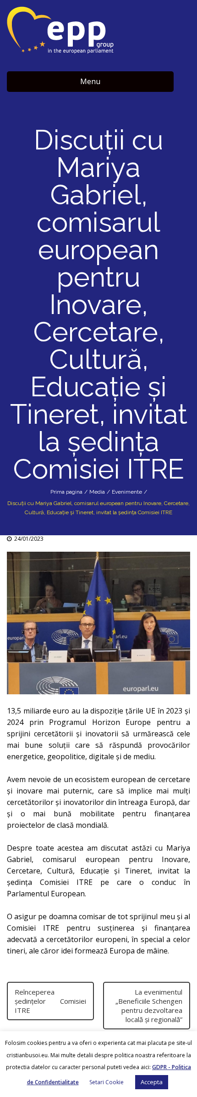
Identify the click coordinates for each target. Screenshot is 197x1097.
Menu (90, 81)
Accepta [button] (152, 1082)
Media (97, 492)
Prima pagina (66, 492)
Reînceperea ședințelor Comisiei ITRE (50, 1001)
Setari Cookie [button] (106, 1082)
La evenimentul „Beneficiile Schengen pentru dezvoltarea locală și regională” (148, 1005)
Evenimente (127, 492)
